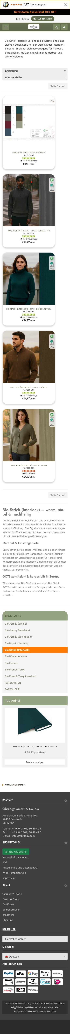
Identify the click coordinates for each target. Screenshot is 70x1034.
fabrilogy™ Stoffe (12, 894)
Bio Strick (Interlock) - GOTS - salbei (29, 465)
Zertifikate (8, 904)
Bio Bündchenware (16, 656)
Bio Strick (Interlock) (17, 649)
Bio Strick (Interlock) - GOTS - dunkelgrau (29, 231)
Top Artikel (12, 700)
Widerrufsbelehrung (14, 872)
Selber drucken (11, 909)
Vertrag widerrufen (15, 851)
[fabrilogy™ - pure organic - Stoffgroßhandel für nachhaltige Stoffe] (64, 27)
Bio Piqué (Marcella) (16, 643)
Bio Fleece (11, 663)
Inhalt (6, 885)
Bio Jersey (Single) (16, 623)
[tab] (35, 801)
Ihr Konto (23, 19)
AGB (4, 862)
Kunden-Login (44, 18)
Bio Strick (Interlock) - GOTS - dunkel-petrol (28, 309)
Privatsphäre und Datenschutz (19, 867)
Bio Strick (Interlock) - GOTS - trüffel (29, 387)
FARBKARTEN (13, 682)
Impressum (8, 878)
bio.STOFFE (13, 615)
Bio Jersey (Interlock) (17, 630)
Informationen (11, 842)
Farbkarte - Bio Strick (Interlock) (29, 153)
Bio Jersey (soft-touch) (18, 636)
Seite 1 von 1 (58, 86)
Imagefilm (8, 914)
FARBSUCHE (12, 689)
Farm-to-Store (10, 899)
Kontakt (7, 800)
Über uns (7, 920)
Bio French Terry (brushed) (20, 676)
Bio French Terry (14, 669)
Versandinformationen (15, 857)
